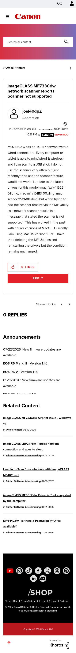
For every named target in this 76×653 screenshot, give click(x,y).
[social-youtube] (10, 570)
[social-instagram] (19, 570)
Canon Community (27, 16)
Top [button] (9, 642)
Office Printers (15, 68)
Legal (43, 601)
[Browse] (9, 16)
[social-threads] (57, 570)
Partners (64, 601)
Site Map (53, 601)
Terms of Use (11, 601)
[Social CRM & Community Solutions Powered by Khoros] (59, 644)
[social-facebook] (38, 570)
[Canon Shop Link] (38, 592)
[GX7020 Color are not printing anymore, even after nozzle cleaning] (69, 304)
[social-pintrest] (66, 570)
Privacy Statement (29, 601)
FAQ (59, 3)
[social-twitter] (47, 570)
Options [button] (70, 67)
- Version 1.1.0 (25, 363)
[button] (13, 267)
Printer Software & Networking (23, 455)
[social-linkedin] (33, 578)
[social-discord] (42, 578)
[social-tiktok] (28, 570)
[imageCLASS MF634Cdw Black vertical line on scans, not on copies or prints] (62, 304)
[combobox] (38, 42)
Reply (38, 278)
